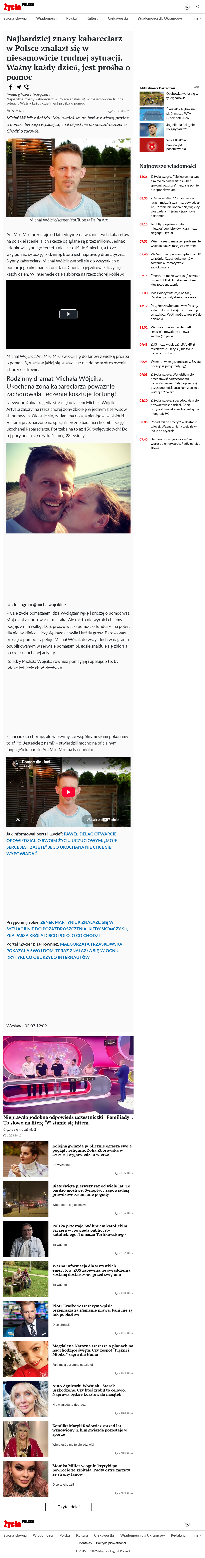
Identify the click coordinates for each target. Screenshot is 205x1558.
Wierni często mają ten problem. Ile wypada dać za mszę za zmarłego (176, 243)
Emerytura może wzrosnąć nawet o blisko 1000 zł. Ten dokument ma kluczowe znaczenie (175, 280)
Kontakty (85, 1543)
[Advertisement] (68, 569)
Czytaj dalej (68, 1506)
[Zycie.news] (18, 7)
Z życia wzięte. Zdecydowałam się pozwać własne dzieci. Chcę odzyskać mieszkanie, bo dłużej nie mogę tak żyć (175, 407)
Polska (71, 18)
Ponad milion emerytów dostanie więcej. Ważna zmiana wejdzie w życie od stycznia (174, 427)
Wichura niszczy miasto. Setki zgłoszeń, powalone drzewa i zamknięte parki (172, 332)
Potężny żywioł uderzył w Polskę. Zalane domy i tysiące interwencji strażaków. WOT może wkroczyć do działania (176, 312)
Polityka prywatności (111, 1543)
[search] (198, 7)
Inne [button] (195, 18)
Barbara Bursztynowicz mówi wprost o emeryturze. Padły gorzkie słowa (175, 444)
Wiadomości (46, 18)
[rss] (186, 6)
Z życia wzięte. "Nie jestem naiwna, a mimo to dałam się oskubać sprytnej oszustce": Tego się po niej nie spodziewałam (175, 183)
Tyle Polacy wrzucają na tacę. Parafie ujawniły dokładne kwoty (174, 295)
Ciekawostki (118, 18)
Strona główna (15, 18)
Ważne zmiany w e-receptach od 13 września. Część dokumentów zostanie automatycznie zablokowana (176, 261)
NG (21, 111)
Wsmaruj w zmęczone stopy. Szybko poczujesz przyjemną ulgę (176, 364)
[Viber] (26, 87)
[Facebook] (10, 87)
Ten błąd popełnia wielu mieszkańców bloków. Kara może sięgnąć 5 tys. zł (174, 229)
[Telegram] (18, 87)
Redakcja (178, 1535)
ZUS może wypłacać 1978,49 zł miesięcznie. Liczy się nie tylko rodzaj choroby (173, 349)
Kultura (92, 18)
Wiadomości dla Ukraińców (160, 18)
